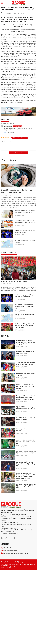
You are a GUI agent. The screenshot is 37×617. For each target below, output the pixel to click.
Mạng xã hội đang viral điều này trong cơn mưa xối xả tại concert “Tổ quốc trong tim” (26, 397)
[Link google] (10, 538)
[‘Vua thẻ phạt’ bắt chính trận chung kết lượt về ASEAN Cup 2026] (7, 308)
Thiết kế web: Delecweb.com (9, 568)
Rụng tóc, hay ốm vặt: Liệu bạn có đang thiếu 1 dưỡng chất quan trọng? (25, 212)
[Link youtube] (14, 538)
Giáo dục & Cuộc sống (15, 564)
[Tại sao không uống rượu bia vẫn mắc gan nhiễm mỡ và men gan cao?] (7, 224)
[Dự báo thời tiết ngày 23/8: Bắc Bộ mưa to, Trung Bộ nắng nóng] (8, 455)
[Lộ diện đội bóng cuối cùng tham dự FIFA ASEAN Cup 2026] (8, 410)
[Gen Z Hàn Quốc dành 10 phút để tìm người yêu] (8, 421)
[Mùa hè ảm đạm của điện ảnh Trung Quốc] (8, 377)
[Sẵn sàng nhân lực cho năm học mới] (8, 432)
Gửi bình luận (18, 153)
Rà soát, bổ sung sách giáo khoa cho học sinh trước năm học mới (25, 386)
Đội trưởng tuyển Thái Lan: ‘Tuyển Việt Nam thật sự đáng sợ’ (25, 463)
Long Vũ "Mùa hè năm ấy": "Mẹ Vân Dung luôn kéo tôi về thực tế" (25, 441)
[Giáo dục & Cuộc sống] (18, 3)
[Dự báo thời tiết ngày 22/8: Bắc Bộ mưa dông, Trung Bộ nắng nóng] (8, 488)
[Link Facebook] (2, 538)
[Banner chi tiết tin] (18, 111)
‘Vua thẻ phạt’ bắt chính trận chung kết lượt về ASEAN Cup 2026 (24, 306)
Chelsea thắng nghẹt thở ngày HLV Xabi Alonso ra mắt (24, 295)
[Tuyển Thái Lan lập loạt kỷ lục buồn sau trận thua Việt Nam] (8, 366)
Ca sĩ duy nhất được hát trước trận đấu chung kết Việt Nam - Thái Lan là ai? (25, 325)
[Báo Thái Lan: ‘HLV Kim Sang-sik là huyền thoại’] (8, 355)
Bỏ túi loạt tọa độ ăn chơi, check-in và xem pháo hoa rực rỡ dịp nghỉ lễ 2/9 (25, 342)
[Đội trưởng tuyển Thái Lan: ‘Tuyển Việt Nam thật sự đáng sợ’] (8, 466)
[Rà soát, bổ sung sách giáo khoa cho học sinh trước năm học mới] (8, 388)
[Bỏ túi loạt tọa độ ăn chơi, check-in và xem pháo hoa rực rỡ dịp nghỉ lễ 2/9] (8, 344)
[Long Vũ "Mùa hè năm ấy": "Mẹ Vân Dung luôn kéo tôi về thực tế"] (8, 444)
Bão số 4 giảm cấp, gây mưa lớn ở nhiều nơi (25, 315)
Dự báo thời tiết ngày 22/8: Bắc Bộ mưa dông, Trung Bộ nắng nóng (26, 485)
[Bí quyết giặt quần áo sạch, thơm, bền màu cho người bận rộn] (18, 175)
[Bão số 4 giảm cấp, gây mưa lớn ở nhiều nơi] (7, 243)
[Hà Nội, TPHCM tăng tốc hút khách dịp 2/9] (18, 268)
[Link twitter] (6, 538)
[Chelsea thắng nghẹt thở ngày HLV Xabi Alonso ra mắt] (7, 234)
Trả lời (5, 132)
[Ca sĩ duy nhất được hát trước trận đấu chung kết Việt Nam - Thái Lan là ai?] (7, 327)
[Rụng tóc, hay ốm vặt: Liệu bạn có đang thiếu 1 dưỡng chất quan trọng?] (7, 214)
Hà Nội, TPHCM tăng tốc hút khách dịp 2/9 (14, 281)
